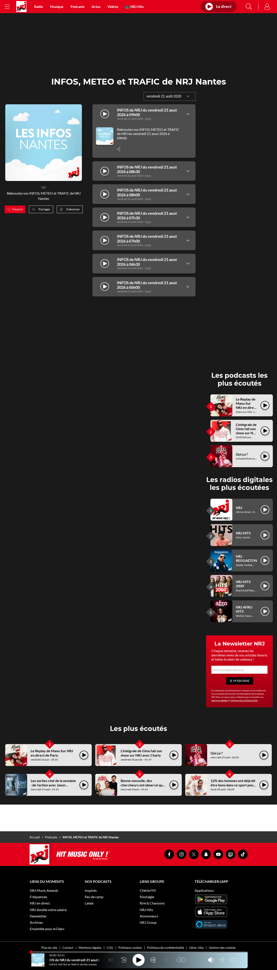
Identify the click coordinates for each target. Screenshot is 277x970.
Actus (96, 6)
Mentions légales (90, 947)
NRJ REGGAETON (246, 558)
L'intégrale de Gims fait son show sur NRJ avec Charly (246, 430)
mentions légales (219, 700)
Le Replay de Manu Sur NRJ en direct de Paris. (246, 405)
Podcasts (78, 6)
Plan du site (49, 947)
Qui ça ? (242, 454)
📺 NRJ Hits (134, 6)
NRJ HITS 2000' (243, 584)
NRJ (43, 187)
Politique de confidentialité (165, 947)
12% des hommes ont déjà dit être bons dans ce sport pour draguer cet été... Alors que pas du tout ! (233, 786)
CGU (110, 947)
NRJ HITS (243, 533)
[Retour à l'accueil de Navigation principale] (21, 6)
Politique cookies (130, 947)
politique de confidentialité (244, 700)
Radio (38, 6)
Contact (67, 947)
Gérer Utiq (196, 947)
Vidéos (113, 6)
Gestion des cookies (222, 947)
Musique (57, 6)
